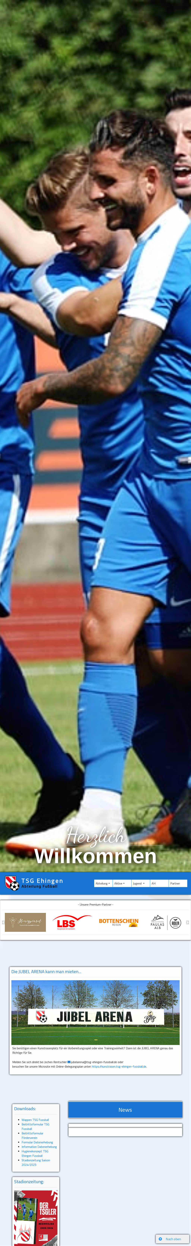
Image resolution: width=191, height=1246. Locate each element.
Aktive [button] (118, 883)
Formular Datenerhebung (37, 1142)
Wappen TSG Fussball (35, 1120)
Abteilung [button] (102, 883)
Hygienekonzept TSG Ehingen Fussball (35, 1153)
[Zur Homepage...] (72, 922)
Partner (178, 883)
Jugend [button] (137, 883)
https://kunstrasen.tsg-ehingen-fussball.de (119, 1066)
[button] (3, 922)
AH (159, 883)
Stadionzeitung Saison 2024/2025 (36, 1162)
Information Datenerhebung (39, 1146)
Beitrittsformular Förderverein (32, 1135)
